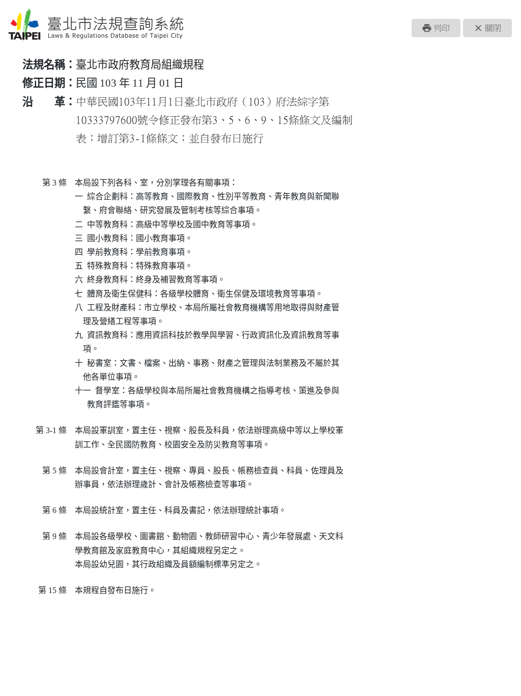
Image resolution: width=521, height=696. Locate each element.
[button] (436, 28)
